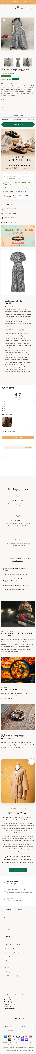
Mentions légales (8, 956)
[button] (3, 8)
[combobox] (32, 431)
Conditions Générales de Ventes (13, 945)
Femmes (6, 925)
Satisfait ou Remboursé (10, 984)
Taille (2, 107)
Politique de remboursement (12, 949)
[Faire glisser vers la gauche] (2, 63)
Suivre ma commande (10, 987)
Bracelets (6, 914)
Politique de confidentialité (11, 953)
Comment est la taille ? (18, 115)
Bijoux (5, 918)
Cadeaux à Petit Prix (18, 75)
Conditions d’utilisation (8, 1047)
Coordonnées (31, 1047)
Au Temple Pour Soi (11, 1042)
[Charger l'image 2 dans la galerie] (18, 62)
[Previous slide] (2, 458)
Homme (5, 922)
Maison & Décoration (9, 929)
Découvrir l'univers (18, 870)
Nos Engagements (9, 972)
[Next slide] (34, 458)
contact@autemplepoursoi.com (18, 1012)
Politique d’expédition (21, 1047)
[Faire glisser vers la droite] (34, 63)
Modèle (3, 99)
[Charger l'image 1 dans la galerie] (8, 62)
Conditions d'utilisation (10, 960)
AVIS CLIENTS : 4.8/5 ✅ (10, 976)
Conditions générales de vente (14, 1050)
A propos (6, 941)
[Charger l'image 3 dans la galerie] (27, 62)
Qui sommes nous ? (9, 979)
